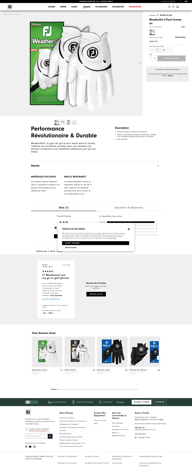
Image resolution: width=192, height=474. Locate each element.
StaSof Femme (70, 370)
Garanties (115, 426)
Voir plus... (121, 402)
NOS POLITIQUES (117, 463)
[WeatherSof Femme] (47, 366)
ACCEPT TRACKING (72, 243)
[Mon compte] (173, 7)
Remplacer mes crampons (69, 424)
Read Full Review (56, 295)
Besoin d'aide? (140, 419)
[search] (169, 7)
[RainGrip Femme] (112, 366)
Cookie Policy (111, 238)
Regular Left (153, 41)
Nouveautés (118, 7)
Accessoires (101, 7)
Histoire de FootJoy (67, 418)
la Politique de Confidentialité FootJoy (39, 430)
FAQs (161, 419)
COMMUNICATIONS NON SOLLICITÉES (150, 456)
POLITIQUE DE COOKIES (92, 456)
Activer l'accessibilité (168, 1)
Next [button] (140, 63)
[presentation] (63, 208)
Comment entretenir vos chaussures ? (73, 421)
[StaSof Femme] (79, 366)
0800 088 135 (140, 428)
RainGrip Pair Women (138, 370)
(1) (158, 15)
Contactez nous (140, 434)
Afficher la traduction (51, 299)
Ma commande (117, 423)
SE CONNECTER (159, 402)
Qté (150, 55)
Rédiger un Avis (166, 15)
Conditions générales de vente (71, 437)
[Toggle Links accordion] (75, 413)
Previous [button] (2, 63)
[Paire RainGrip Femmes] (145, 366)
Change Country (144, 437)
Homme (51, 7)
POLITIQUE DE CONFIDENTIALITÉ (67, 456)
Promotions (135, 7)
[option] (71, 63)
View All (59, 251)
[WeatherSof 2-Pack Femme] (71, 63)
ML (164, 50)
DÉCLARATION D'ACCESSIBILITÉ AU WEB (97, 463)
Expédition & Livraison (120, 429)
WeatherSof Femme (39, 370)
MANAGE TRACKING (70, 247)
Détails (170, 75)
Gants (74, 7)
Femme (63, 7)
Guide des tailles (180, 37)
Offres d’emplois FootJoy (69, 440)
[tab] (178, 7)
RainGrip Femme (103, 370)
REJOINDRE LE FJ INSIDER (141, 402)
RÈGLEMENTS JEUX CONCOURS (67, 463)
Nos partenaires (65, 434)
